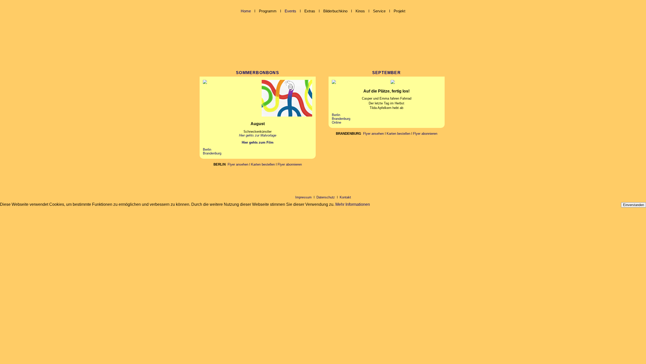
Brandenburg (212, 153)
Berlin (207, 149)
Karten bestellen (263, 164)
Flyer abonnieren (290, 164)
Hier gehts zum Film (258, 142)
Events (290, 11)
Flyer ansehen (238, 164)
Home (246, 11)
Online (336, 122)
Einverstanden (633, 205)
